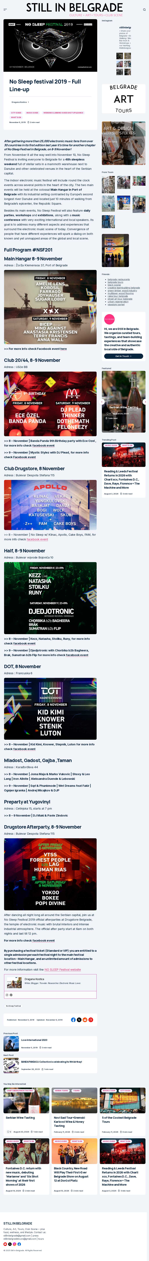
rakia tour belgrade (118, 296)
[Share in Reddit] (85, 1020)
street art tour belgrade (120, 298)
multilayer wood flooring (120, 293)
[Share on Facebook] (73, 1020)
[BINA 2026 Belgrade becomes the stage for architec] (127, 72)
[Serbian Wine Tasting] (26, 1100)
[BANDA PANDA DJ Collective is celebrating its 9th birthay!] (11, 1065)
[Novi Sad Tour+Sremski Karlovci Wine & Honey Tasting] (74, 1100)
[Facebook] (19, 1244)
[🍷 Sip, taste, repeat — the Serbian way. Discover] (119, 56)
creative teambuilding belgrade (124, 287)
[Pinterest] (11, 994)
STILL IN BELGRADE (17, 1223)
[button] (5, 9)
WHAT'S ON (16, 117)
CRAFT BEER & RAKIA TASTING (20, 1090)
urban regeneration (118, 301)
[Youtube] (5, 1244)
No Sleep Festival (13, 1006)
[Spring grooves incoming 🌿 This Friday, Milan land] (127, 64)
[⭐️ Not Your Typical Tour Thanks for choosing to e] (119, 64)
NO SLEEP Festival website (63, 969)
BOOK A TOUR (109, 1090)
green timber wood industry (122, 290)
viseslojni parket (116, 304)
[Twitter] (10, 1244)
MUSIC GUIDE (32, 113)
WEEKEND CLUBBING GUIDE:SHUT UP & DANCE (63, 113)
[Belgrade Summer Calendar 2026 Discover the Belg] (127, 56)
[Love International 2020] (11, 1043)
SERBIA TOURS (61, 1090)
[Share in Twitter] (79, 1020)
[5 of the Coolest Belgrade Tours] (123, 1100)
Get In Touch (122, 356)
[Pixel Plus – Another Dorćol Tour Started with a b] (119, 72)
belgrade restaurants (119, 279)
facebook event (37, 539)
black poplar (114, 284)
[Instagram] (7, 994)
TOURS (76, 1090)
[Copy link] (91, 1020)
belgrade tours (115, 282)
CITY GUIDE (16, 113)
